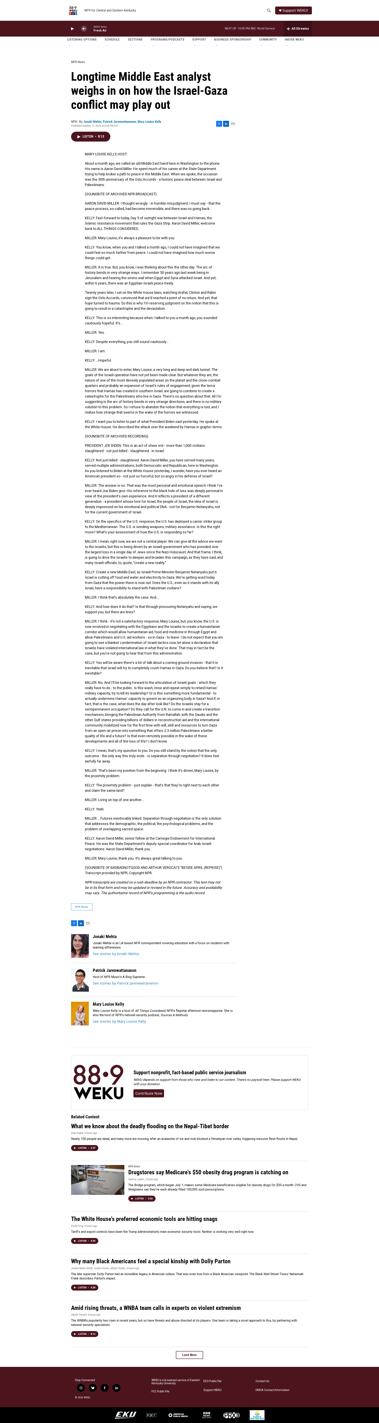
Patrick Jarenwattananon (119, 122)
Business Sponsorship (232, 39)
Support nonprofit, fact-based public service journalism (189, 1072)
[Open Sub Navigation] (70, 45)
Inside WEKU (294, 39)
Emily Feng (77, 1225)
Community (268, 39)
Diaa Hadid (77, 1133)
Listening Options (82, 39)
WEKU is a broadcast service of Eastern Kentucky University (176, 1382)
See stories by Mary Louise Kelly (119, 1021)
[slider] (90, 28)
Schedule (112, 39)
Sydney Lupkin (136, 1179)
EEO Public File (212, 1381)
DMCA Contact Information (272, 1390)
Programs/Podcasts (168, 39)
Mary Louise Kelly (149, 122)
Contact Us (262, 1381)
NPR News (78, 62)
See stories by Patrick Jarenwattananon (125, 983)
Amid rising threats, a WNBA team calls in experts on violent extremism (156, 1307)
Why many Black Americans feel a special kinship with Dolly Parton (151, 1261)
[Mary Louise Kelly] (80, 1013)
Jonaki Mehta (92, 122)
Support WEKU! (295, 10)
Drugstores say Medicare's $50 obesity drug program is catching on (208, 1172)
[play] (72, 28)
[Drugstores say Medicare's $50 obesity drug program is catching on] (97, 1180)
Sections (135, 39)
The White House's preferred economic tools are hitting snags (144, 1218)
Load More (189, 1355)
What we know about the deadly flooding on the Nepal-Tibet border (150, 1126)
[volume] (84, 28)
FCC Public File (160, 1391)
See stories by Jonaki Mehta (116, 953)
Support (199, 39)
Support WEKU (212, 1390)
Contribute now (148, 1093)
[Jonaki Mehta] (80, 946)
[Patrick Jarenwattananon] (80, 980)
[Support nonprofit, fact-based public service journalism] (98, 1082)
